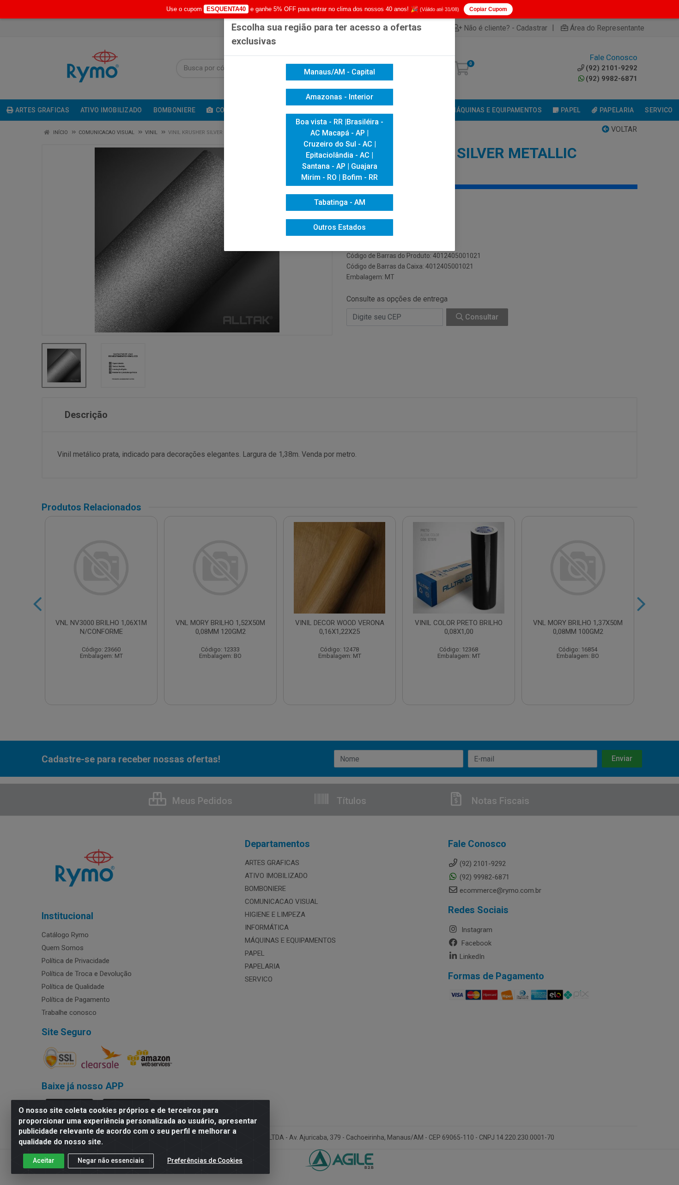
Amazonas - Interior (339, 96)
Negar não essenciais (111, 1160)
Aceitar (44, 1160)
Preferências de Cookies (204, 1160)
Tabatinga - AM (339, 202)
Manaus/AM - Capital (339, 72)
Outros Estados (339, 227)
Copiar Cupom (488, 9)
